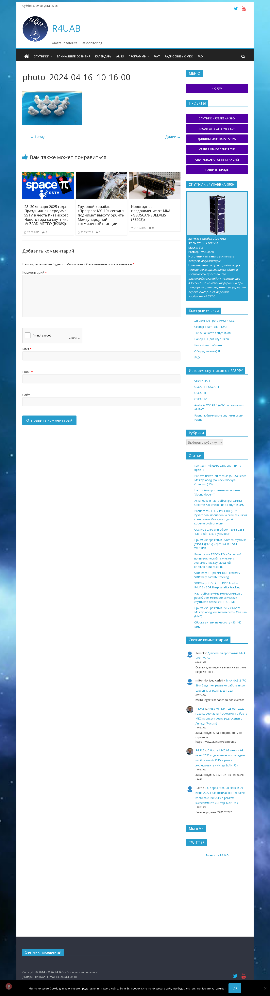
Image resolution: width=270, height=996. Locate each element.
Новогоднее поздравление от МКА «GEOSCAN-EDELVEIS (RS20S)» (150, 213)
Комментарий (34, 272)
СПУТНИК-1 (202, 380)
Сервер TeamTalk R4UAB (211, 327)
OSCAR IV (200, 399)
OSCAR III (200, 393)
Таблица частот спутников (212, 333)
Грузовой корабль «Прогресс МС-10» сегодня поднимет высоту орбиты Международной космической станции (101, 215)
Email (27, 372)
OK (234, 988)
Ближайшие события (73, 56)
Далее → (172, 136)
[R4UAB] (26, 56)
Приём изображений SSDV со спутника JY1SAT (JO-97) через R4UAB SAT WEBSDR (220, 544)
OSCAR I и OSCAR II (207, 387)
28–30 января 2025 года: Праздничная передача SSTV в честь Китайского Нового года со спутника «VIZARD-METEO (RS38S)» (46, 215)
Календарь (103, 56)
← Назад (37, 136)
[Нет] (265, 988)
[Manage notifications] (9, 986)
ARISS (120, 56)
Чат (157, 56)
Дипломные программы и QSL (214, 320)
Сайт (26, 395)
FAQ (200, 56)
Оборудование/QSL (207, 351)
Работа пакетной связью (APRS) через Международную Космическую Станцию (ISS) (220, 480)
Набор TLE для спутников (211, 339)
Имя (26, 349)
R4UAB (66, 28)
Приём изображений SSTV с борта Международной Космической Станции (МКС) (220, 612)
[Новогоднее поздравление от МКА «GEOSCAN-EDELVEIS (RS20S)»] (154, 174)
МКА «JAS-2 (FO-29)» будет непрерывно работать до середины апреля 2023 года (221, 685)
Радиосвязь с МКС (179, 56)
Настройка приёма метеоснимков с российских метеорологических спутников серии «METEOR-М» (218, 598)
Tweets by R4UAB (217, 855)
